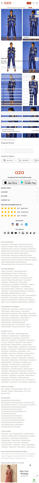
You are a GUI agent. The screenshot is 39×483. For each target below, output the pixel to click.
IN (37, 476)
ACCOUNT (4, 192)
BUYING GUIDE (6, 188)
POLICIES (4, 196)
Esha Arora (5, 58)
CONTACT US (5, 200)
